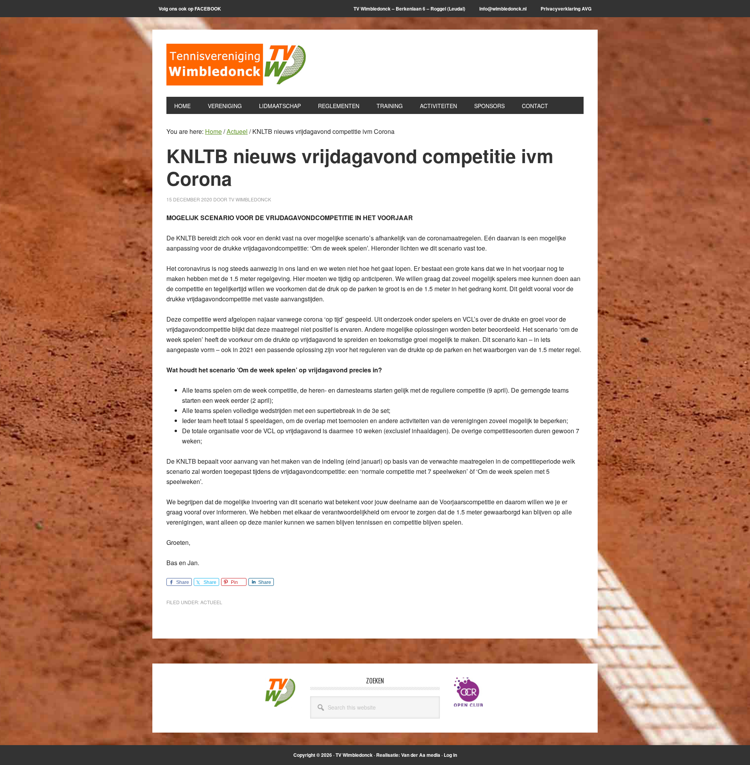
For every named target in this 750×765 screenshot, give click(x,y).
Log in (450, 754)
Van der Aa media (420, 754)
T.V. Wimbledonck (236, 67)
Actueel (211, 602)
